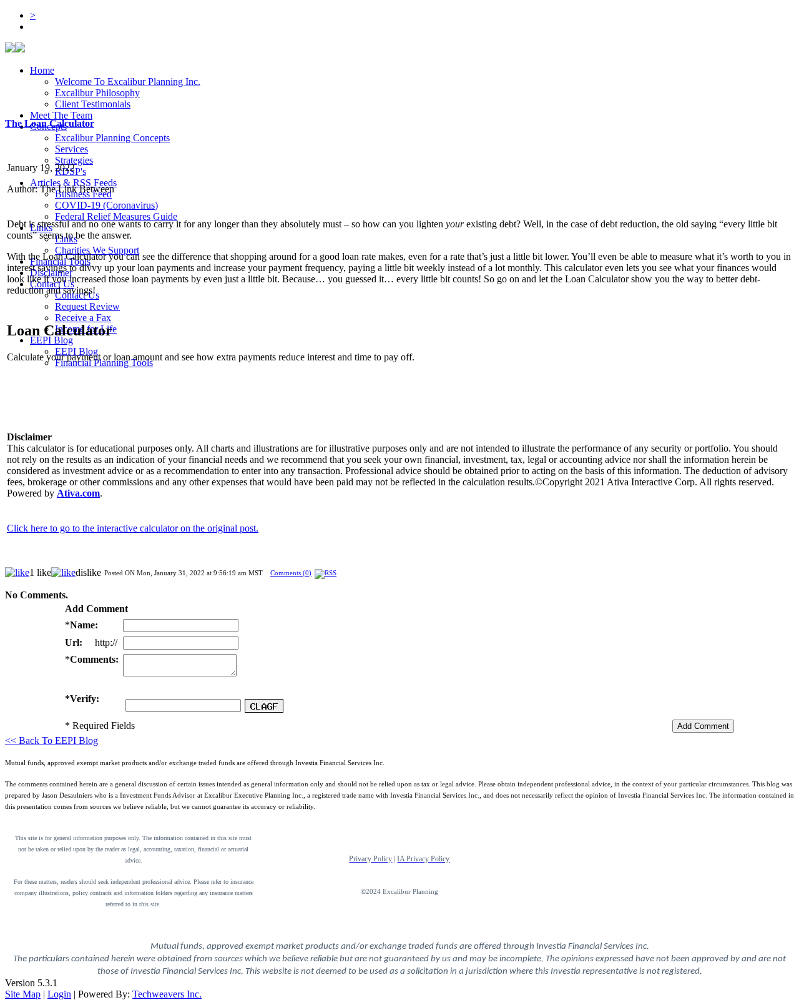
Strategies (74, 160)
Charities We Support (97, 250)
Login (59, 994)
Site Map (23, 994)
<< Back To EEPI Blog (51, 740)
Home (42, 70)
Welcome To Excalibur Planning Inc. (127, 81)
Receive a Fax (83, 317)
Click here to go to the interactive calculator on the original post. (132, 528)
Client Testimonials (92, 104)
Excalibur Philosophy (97, 92)
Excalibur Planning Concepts (112, 137)
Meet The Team (61, 115)
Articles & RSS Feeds (73, 182)
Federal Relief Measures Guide (116, 216)
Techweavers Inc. (167, 994)
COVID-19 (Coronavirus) (106, 205)
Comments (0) (290, 573)
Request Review (87, 306)
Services (71, 149)
